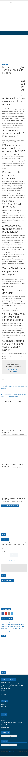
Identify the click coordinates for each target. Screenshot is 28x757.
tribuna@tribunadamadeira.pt (8, 692)
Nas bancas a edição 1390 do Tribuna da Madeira (12, 631)
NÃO (4, 551)
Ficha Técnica (4, 718)
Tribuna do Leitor (5, 706)
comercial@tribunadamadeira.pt (8, 696)
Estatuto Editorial (5, 725)
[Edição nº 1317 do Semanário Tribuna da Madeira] (14, 472)
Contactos (3, 720)
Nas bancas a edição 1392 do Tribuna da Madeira (12, 622)
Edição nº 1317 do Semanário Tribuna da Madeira (13, 499)
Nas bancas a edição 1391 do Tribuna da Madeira (12, 626)
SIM (4, 549)
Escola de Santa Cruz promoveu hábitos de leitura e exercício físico (13, 395)
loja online (15, 371)
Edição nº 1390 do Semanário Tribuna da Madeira (12, 628)
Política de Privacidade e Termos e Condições (11, 722)
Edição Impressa (5, 77)
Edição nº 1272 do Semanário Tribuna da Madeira (13, 465)
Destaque (5, 64)
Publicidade (3, 704)
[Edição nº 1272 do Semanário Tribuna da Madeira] (14, 438)
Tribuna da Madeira (17, 75)
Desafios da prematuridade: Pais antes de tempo (14, 387)
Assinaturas (4, 709)
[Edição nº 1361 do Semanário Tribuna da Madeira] (14, 404)
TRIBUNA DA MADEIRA (13, 751)
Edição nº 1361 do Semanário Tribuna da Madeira (13, 431)
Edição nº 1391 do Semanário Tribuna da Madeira (12, 624)
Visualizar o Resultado (14, 561)
